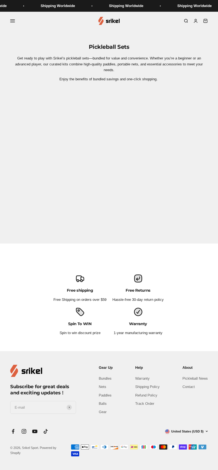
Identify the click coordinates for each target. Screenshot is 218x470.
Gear (103, 412)
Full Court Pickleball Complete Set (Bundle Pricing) (58, 209)
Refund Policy (146, 395)
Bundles (105, 378)
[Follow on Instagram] (24, 431)
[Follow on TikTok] (46, 431)
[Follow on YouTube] (35, 431)
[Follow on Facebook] (13, 431)
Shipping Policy (147, 387)
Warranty (142, 378)
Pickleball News (195, 378)
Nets (102, 387)
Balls (103, 404)
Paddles (105, 395)
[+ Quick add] (99, 195)
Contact (188, 387)
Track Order (144, 404)
